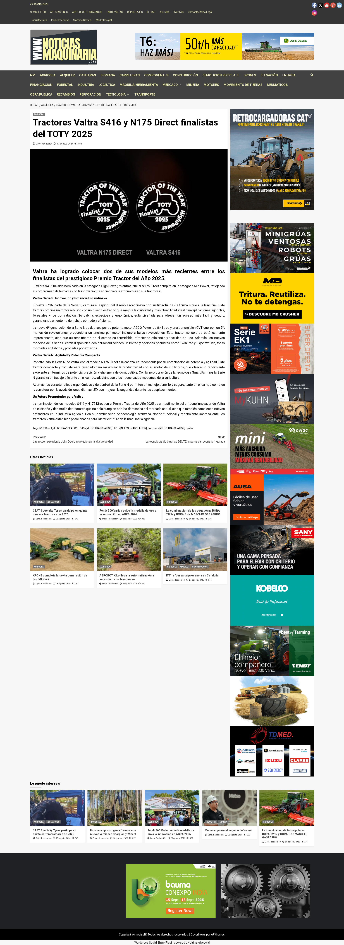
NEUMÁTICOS (277, 85)
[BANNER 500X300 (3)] (272, 248)
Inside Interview (60, 20)
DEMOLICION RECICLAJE (220, 75)
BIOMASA (108, 75)
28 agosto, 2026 (63, 519)
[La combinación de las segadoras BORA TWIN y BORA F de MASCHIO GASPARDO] (195, 485)
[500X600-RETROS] (272, 159)
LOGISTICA (107, 85)
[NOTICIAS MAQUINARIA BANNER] (272, 449)
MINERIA (192, 85)
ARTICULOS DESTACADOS (87, 12)
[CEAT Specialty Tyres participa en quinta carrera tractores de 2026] (62, 485)
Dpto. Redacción (44, 144)
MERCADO (170, 85)
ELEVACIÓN (269, 75)
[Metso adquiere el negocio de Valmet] (229, 808)
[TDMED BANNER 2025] (272, 751)
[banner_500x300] (272, 348)
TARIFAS (179, 12)
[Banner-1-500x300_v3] (272, 499)
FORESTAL (65, 85)
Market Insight (104, 20)
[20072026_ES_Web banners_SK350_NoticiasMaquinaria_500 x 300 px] (272, 600)
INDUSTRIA (85, 85)
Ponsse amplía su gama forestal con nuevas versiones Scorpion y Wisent (113, 832)
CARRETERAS (130, 75)
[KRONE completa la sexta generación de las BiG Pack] (62, 549)
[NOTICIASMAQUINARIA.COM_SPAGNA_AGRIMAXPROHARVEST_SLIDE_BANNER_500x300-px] (272, 700)
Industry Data (39, 20)
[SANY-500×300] (272, 550)
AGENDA (164, 12)
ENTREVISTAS (115, 12)
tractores (153, 428)
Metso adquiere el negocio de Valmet (228, 830)
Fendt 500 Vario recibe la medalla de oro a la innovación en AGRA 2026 (127, 512)
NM (32, 75)
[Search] (312, 75)
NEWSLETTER (38, 12)
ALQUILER (67, 75)
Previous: (73, 439)
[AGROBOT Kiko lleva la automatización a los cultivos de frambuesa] (129, 549)
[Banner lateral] (272, 398)
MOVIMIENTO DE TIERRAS (243, 85)
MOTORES (211, 85)
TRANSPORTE (144, 94)
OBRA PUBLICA (41, 94)
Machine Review (82, 20)
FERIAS (151, 12)
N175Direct (45, 428)
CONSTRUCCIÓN (185, 75)
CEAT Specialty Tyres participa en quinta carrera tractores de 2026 (60, 512)
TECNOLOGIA (116, 94)
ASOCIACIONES (59, 12)
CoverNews (198, 934)
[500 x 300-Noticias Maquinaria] (171, 890)
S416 (83, 428)
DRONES (250, 75)
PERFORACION (90, 94)
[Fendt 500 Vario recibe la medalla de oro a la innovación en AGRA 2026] (129, 485)
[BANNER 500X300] (265, 890)
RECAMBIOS (66, 94)
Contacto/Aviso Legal (200, 12)
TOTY (117, 428)
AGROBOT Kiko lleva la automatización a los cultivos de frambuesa (126, 577)
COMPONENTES (156, 75)
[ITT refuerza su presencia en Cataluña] (195, 549)
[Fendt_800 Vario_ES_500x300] (272, 650)
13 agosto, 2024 (65, 144)
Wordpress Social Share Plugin (154, 942)
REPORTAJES (135, 12)
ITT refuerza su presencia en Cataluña (192, 575)
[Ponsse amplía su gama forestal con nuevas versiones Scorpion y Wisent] (114, 808)
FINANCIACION (41, 85)
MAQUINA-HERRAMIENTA (139, 85)
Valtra (190, 428)
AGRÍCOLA (48, 75)
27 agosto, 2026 (130, 584)
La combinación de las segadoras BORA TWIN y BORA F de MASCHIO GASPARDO (193, 512)
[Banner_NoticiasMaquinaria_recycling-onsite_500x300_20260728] (272, 298)
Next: (185, 439)
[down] (180, 85)
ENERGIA (289, 75)
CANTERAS (87, 75)
